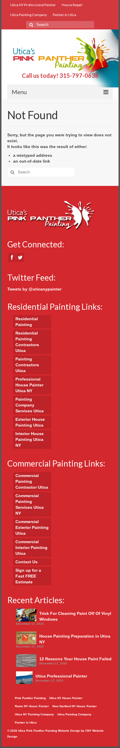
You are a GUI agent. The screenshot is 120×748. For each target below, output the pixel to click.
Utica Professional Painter (61, 676)
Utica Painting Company (28, 15)
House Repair (72, 5)
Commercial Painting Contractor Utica (31, 481)
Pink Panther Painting (30, 698)
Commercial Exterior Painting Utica (32, 527)
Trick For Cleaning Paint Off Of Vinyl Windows (75, 616)
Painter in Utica (64, 15)
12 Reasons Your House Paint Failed (75, 659)
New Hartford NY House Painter (74, 706)
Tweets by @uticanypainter (34, 289)
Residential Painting (26, 321)
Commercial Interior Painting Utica (31, 547)
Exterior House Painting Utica (30, 422)
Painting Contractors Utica (27, 365)
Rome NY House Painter (32, 706)
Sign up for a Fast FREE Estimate (28, 576)
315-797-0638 (78, 75)
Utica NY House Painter (65, 698)
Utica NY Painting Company (34, 714)
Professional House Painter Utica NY (29, 385)
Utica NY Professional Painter (33, 5)
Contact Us (26, 561)
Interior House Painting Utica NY (29, 439)
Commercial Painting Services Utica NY (29, 504)
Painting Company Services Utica (29, 405)
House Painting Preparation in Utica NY (74, 639)
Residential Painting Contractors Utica (27, 342)
